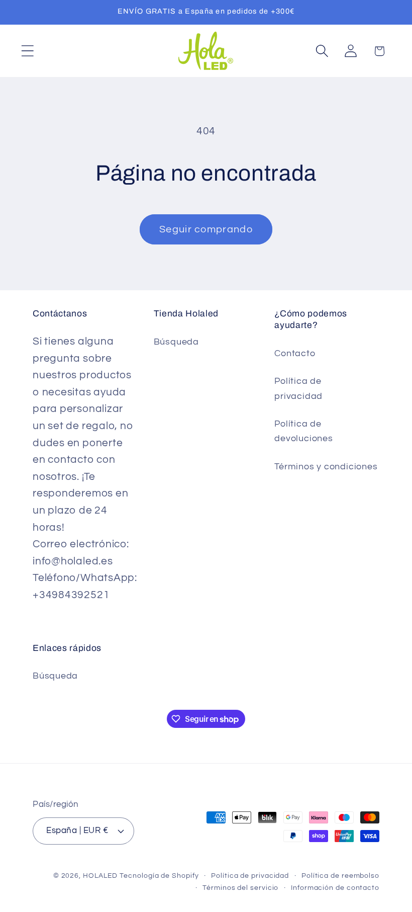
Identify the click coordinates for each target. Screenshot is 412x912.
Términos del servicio (240, 887)
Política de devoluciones (303, 431)
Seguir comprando (206, 229)
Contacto (294, 353)
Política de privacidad (298, 388)
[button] (27, 51)
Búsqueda (176, 342)
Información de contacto (335, 887)
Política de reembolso (340, 875)
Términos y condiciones (325, 466)
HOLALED (100, 875)
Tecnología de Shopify (159, 875)
